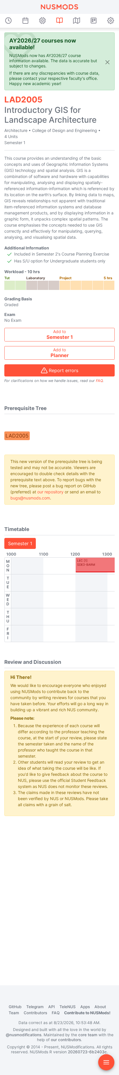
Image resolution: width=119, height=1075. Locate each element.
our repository (50, 491)
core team (87, 1034)
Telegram (35, 1006)
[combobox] (59, 334)
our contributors (66, 1039)
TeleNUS (68, 1006)
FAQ (99, 380)
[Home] (59, 7)
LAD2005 (17, 436)
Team (14, 1012)
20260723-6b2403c (87, 1052)
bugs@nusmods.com (30, 497)
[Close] (107, 61)
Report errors (63, 370)
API (51, 1006)
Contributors (35, 1012)
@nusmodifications (23, 1034)
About (100, 1006)
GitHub (15, 1006)
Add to (60, 334)
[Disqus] (59, 893)
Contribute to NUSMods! (87, 1012)
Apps (85, 1006)
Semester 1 (20, 543)
